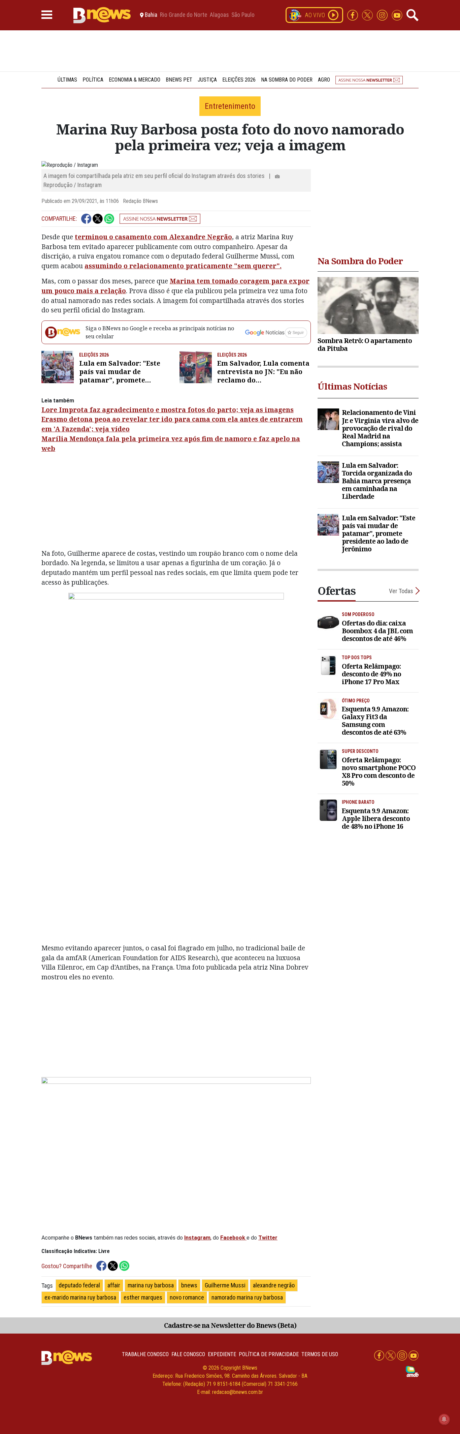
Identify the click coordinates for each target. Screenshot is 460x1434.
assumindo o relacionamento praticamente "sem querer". (183, 265)
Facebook (232, 1237)
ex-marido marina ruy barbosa (80, 1297)
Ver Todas (401, 590)
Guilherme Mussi (225, 1285)
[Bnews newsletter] (369, 79)
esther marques (143, 1297)
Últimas (67, 80)
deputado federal (79, 1285)
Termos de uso (319, 1354)
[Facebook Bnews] (353, 14)
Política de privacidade (269, 1354)
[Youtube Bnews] (397, 14)
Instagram (197, 1237)
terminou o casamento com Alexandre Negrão (153, 236)
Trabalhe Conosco (145, 1354)
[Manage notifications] (444, 1419)
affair (113, 1285)
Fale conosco (188, 1354)
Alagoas (219, 15)
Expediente (222, 1354)
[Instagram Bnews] (382, 14)
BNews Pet (179, 80)
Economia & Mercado (134, 80)
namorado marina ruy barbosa (247, 1297)
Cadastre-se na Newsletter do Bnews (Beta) (230, 1325)
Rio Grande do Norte (183, 15)
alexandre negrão (274, 1285)
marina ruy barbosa (151, 1285)
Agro (324, 80)
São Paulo (243, 15)
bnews (189, 1285)
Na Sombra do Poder (287, 80)
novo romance (187, 1297)
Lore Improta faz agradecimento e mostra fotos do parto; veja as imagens (167, 409)
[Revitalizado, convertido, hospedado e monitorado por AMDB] (412, 1371)
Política (93, 80)
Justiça (207, 80)
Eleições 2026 (239, 80)
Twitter (267, 1237)
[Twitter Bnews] (368, 14)
